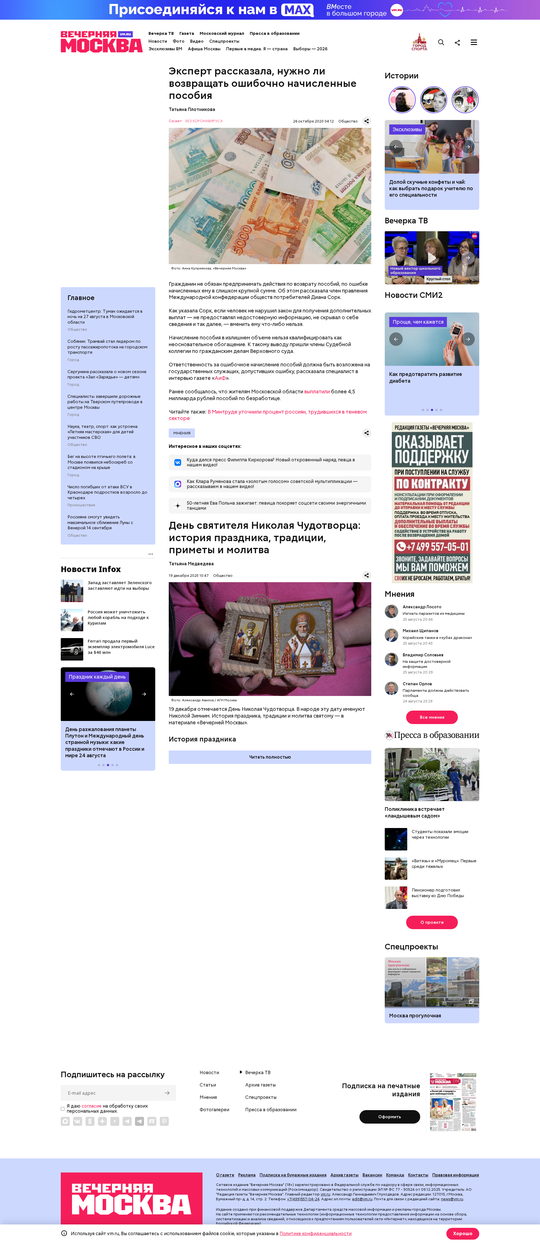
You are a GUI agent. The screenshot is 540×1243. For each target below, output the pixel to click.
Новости (157, 41)
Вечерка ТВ (161, 33)
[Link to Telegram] (127, 1121)
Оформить (389, 1117)
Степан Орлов (417, 684)
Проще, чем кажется (418, 322)
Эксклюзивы (407, 129)
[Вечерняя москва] (131, 1199)
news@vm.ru (452, 1199)
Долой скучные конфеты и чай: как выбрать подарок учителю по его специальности (431, 188)
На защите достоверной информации (427, 664)
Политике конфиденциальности (316, 1234)
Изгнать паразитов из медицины (434, 613)
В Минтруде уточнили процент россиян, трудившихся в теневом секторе (268, 415)
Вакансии (372, 1175)
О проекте (432, 922)
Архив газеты (260, 1085)
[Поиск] (441, 42)
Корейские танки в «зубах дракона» (437, 637)
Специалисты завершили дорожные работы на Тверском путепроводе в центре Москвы (105, 402)
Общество (77, 329)
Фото (178, 41)
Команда (395, 1175)
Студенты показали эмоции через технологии (440, 834)
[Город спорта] (419, 42)
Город (73, 360)
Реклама (247, 1175)
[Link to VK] (77, 1121)
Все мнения (432, 717)
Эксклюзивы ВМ (165, 49)
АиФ (220, 378)
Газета (186, 33)
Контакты (418, 1175)
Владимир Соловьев (423, 655)
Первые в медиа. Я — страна (257, 49)
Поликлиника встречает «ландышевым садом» (415, 812)
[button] (72, 694)
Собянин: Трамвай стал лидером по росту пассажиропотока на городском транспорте (107, 347)
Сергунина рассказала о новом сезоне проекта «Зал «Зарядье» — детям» (107, 374)
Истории (401, 76)
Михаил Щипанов (420, 631)
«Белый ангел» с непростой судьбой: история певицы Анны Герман (402, 99)
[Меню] (474, 42)
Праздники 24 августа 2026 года (108, 694)
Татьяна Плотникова (192, 109)
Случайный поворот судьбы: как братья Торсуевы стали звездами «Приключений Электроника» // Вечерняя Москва (465, 99)
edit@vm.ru (362, 1199)
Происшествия (81, 505)
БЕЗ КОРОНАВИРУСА (204, 121)
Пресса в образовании (275, 33)
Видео (197, 41)
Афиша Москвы (204, 49)
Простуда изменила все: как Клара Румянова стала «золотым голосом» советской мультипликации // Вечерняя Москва (433, 99)
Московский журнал (222, 33)
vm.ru (325, 1194)
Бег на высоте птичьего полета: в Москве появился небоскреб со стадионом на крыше (102, 462)
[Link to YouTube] (114, 1121)
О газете (225, 1175)
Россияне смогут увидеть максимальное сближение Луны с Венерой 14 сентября (100, 522)
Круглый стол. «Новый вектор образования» (432, 257)
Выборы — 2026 (310, 49)
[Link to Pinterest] (164, 1121)
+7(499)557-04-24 (303, 1199)
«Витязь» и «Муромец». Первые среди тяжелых (444, 863)
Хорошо (462, 1234)
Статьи (208, 1085)
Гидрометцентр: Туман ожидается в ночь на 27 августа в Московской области (105, 317)
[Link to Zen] (102, 1121)
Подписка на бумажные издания (293, 1175)
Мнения (181, 432)
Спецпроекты (224, 41)
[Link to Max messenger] (65, 1121)
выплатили (317, 391)
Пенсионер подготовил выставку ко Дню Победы (438, 893)
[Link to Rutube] (151, 1121)
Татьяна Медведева (191, 564)
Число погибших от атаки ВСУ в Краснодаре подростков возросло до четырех (107, 492)
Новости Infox (91, 569)
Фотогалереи (214, 1110)
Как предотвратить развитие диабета (432, 339)
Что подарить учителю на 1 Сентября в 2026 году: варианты (432, 146)
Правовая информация (455, 1175)
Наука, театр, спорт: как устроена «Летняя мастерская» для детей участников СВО (103, 432)
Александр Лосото (422, 607)
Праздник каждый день (97, 676)
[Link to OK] (90, 1121)
